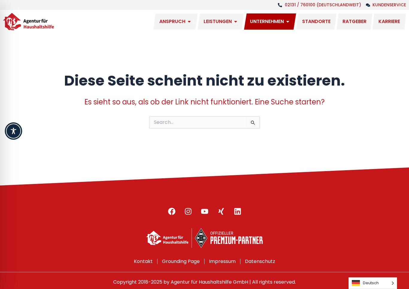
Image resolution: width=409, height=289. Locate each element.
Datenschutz (260, 261)
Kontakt (143, 261)
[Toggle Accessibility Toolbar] (13, 131)
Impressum (222, 261)
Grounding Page (181, 261)
